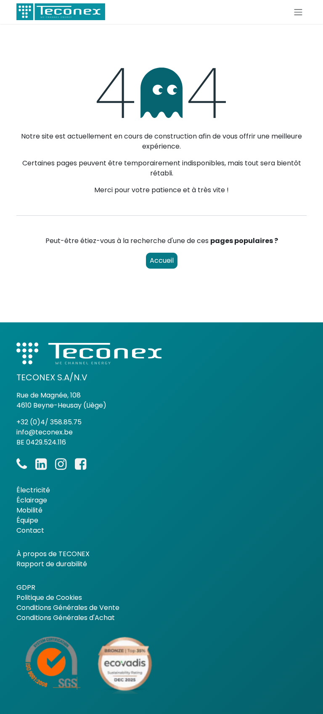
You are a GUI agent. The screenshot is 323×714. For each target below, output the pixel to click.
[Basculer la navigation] (298, 12)
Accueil (162, 260)
